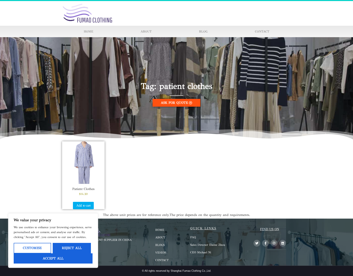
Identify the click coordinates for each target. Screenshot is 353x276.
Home (88, 31)
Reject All (72, 248)
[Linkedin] (282, 243)
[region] (53, 240)
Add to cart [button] (83, 205)
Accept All (53, 258)
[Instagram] (274, 243)
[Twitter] (257, 243)
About (146, 31)
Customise (32, 248)
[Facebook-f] (265, 243)
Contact (262, 31)
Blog (203, 31)
